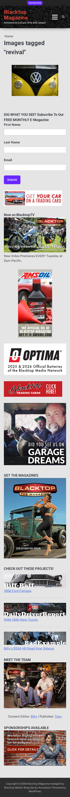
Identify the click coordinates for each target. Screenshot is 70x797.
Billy (34, 716)
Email (8, 160)
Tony (58, 716)
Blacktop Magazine (16, 15)
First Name (12, 124)
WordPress (35, 791)
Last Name (12, 142)
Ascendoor (44, 787)
